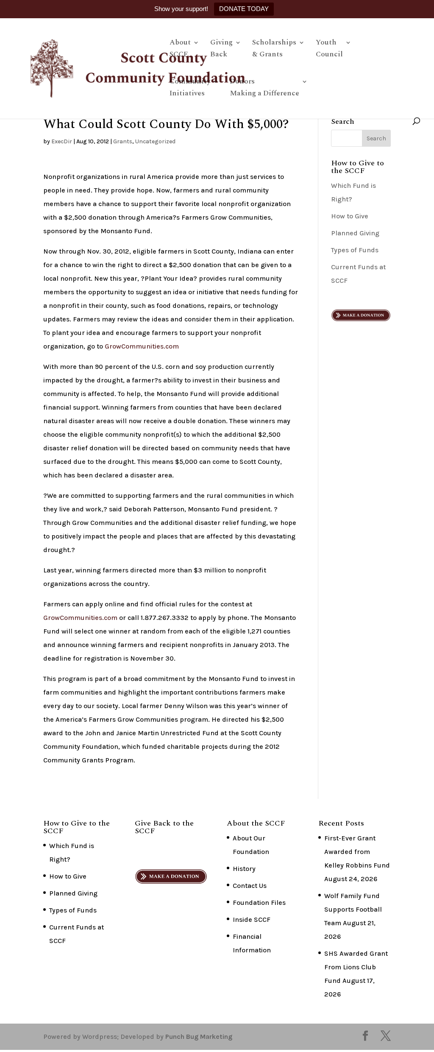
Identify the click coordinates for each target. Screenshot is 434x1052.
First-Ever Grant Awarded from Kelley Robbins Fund (357, 851)
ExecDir (61, 141)
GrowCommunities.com (142, 346)
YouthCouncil (329, 49)
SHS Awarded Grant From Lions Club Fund (356, 967)
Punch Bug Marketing (198, 1036)
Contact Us (250, 886)
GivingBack (221, 49)
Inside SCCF (251, 919)
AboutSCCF (180, 49)
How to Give (349, 216)
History (244, 869)
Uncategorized (155, 141)
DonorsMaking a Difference (264, 88)
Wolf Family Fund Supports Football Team (353, 909)
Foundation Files (259, 903)
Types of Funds (354, 250)
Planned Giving (355, 233)
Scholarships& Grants (274, 49)
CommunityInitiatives (190, 88)
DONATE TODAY (244, 8)
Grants (122, 141)
